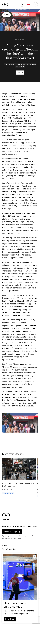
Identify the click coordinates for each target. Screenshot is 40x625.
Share (21, 72)
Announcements (9, 64)
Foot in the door (21, 64)
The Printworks (20, 66)
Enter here (9, 619)
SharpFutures (16, 135)
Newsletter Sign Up (12, 532)
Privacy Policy (16, 538)
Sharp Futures (31, 64)
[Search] (22, 4)
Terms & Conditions (9, 549)
